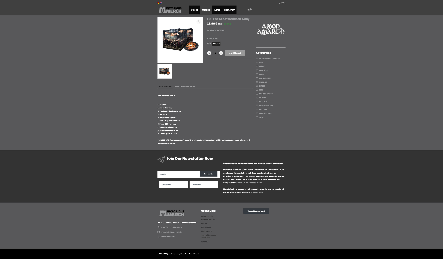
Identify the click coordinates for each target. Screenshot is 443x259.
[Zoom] (198, 21)
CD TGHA (220, 30)
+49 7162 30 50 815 (168, 237)
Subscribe (208, 174)
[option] (164, 71)
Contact (204, 242)
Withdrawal (206, 227)
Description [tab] (165, 87)
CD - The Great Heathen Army (228, 19)
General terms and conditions (248, 183)
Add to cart (236, 53)
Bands (207, 10)
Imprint (204, 223)
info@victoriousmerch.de (171, 232)
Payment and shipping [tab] (185, 87)
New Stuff (230, 10)
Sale (218, 10)
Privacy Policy (257, 192)
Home (195, 10)
